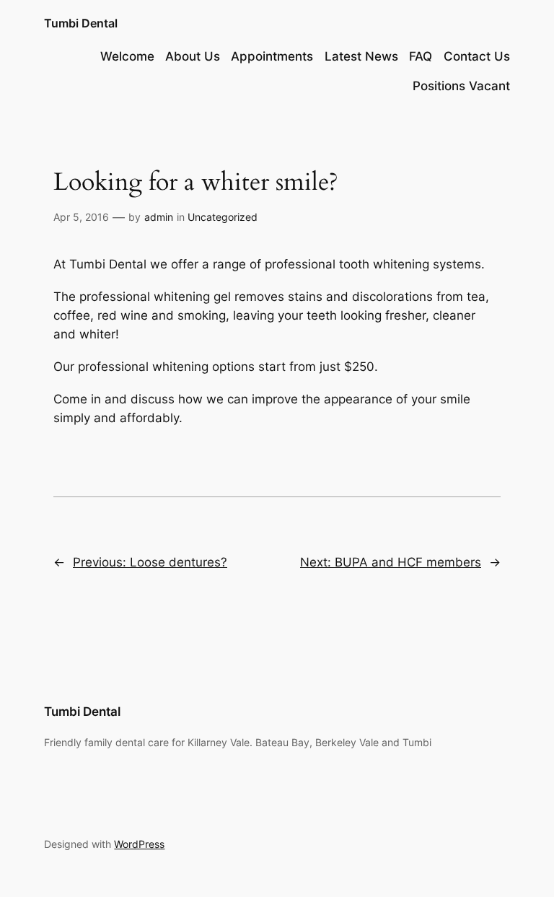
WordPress (139, 844)
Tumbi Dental (81, 23)
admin (158, 217)
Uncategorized (223, 217)
